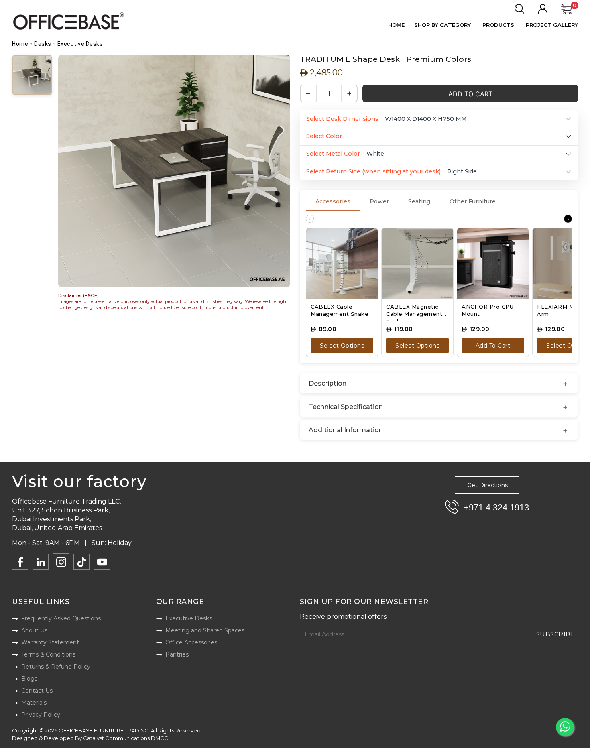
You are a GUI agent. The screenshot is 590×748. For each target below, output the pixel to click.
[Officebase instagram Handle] (61, 561)
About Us (34, 630)
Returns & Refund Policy (55, 666)
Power (379, 201)
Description (327, 383)
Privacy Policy (40, 714)
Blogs (29, 678)
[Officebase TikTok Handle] (81, 562)
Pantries (177, 654)
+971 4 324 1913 (496, 507)
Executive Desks (80, 44)
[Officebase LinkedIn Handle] (41, 562)
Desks (42, 44)
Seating (419, 201)
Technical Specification (346, 407)
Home (396, 25)
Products (498, 25)
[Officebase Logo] (69, 21)
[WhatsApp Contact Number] (565, 727)
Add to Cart (470, 94)
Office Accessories (191, 642)
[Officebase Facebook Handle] (20, 562)
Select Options (342, 345)
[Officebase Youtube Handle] (102, 562)
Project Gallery (552, 25)
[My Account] (542, 9)
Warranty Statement (50, 642)
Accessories (332, 201)
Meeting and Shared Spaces (204, 630)
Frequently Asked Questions (61, 618)
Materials (34, 702)
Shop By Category (442, 25)
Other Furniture (473, 201)
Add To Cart (493, 345)
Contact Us (37, 690)
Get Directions (487, 485)
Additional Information (346, 430)
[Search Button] (519, 9)
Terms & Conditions (48, 654)
